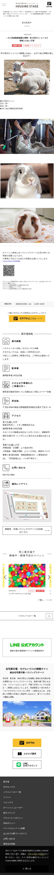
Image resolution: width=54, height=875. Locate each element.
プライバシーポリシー (13, 818)
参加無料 (27, 45)
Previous (5, 576)
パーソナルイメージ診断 (14, 828)
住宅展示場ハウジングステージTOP (12, 11)
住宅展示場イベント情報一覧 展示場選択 (36, 11)
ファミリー (36, 45)
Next (49, 576)
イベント (7, 797)
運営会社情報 (9, 844)
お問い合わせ (9, 839)
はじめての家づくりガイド (15, 833)
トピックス (8, 802)
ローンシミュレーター (13, 807)
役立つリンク (9, 813)
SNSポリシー (9, 823)
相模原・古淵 (16, 45)
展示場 (6, 782)
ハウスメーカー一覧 (12, 792)
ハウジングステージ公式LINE (11, 261)
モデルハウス (9, 787)
